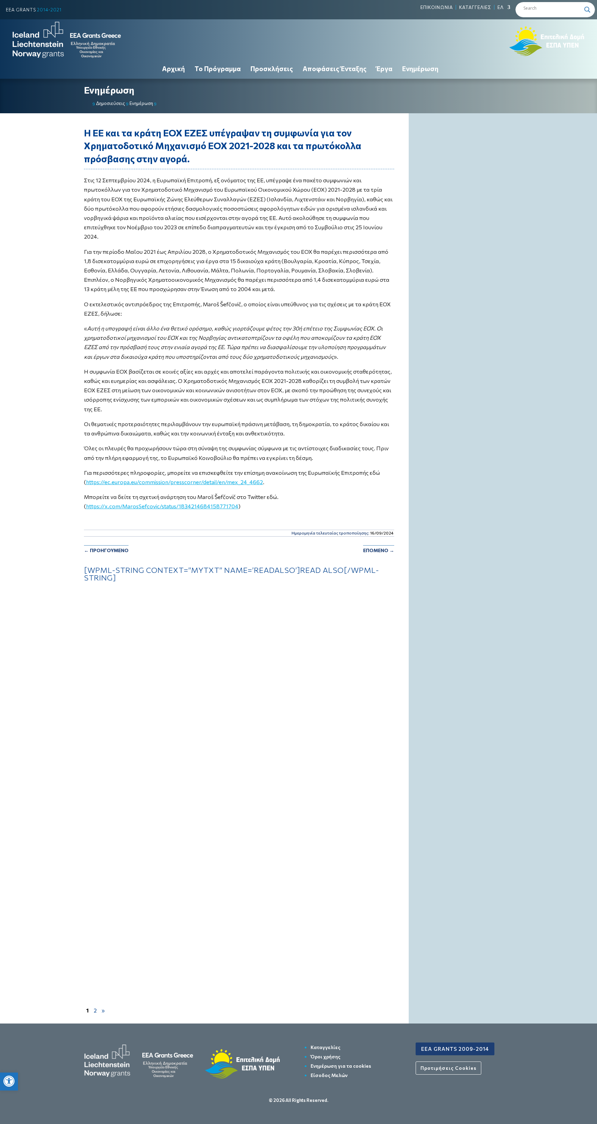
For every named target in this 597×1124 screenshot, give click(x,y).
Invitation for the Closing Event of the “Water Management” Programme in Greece (196, 756)
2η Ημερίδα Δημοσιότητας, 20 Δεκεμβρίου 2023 (151, 896)
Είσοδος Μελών (329, 1075)
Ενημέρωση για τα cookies (341, 1066)
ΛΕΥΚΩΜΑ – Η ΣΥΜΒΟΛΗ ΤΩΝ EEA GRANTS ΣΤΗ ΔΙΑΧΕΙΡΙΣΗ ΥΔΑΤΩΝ (181, 685)
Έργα (384, 69)
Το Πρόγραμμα (218, 69)
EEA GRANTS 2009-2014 (455, 1049)
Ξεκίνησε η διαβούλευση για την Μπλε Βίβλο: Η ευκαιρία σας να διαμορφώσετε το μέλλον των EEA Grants (224, 826)
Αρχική (173, 69)
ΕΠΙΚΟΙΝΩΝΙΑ (436, 7)
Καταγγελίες (325, 1047)
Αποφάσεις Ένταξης (335, 69)
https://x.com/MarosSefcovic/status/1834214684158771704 (162, 506)
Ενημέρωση (420, 69)
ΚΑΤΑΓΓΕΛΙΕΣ (475, 7)
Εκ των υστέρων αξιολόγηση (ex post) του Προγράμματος (163, 615)
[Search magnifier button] (587, 10)
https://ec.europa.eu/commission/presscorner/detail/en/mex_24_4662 (174, 482)
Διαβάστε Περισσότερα (239, 632)
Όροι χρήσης (325, 1056)
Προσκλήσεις (271, 69)
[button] (9, 1081)
